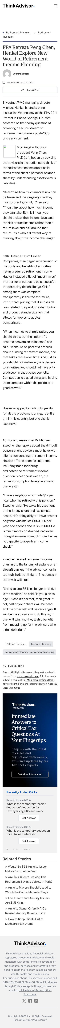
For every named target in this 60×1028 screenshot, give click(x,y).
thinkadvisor (22, 73)
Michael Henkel (13, 108)
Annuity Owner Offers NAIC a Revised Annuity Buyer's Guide (26, 911)
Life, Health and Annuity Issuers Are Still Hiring (27, 900)
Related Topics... (16, 644)
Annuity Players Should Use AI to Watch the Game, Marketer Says (28, 890)
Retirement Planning (18, 32)
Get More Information (30, 774)
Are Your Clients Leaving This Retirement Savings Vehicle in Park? (28, 879)
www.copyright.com (28, 676)
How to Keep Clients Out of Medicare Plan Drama (24, 921)
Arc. (29, 1016)
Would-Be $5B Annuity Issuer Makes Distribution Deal (26, 869)
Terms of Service (22, 1020)
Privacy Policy (39, 1020)
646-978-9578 (12, 982)
